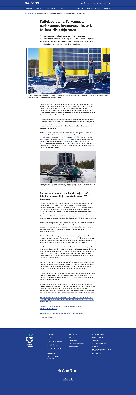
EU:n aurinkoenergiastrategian (74, 141)
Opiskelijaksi (38, 8)
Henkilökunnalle (106, 8)
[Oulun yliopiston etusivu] (36, 3)
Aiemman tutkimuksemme (49, 236)
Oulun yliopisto (29, 13)
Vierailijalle (89, 8)
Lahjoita (90, 3)
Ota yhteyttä (73, 334)
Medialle (97, 8)
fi (99, 4)
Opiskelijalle (80, 8)
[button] (106, 3)
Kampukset (95, 346)
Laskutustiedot (73, 346)
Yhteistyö (53, 8)
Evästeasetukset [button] (96, 340)
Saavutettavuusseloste (98, 334)
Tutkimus (46, 8)
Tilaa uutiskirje (73, 340)
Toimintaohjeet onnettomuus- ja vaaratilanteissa (101, 350)
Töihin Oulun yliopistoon (76, 343)
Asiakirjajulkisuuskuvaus (99, 343)
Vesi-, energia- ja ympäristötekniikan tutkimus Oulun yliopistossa (61, 313)
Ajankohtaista (28, 8)
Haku (81, 3)
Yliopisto (61, 8)
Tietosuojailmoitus (97, 337)
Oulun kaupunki (96, 354)
